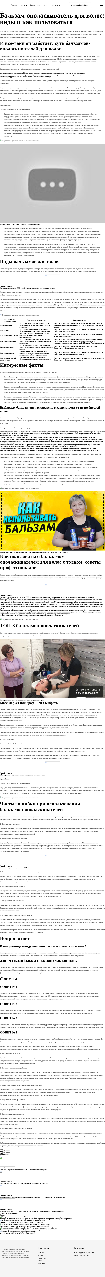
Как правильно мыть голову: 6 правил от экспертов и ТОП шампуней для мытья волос (32, 1197)
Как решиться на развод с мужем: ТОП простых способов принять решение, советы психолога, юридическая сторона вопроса (47, 597)
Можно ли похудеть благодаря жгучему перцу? (17, 1233)
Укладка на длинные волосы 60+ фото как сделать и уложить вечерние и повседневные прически (36, 1219)
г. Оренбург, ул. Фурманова (84, 1253)
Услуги (24, 5)
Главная (14, 5)
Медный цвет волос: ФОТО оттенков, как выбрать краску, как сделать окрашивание (32, 1211)
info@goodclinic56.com (80, 5)
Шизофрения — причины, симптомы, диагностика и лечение (22, 775)
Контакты (56, 5)
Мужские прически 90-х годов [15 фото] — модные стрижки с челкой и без (27, 1230)
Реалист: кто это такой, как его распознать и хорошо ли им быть (24, 1183)
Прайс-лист (35, 5)
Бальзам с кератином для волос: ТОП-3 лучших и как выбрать (23, 868)
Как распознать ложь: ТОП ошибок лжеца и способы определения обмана (27, 288)
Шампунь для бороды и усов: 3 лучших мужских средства (21, 1222)
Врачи (45, 5)
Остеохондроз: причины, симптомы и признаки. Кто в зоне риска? (24, 1226)
